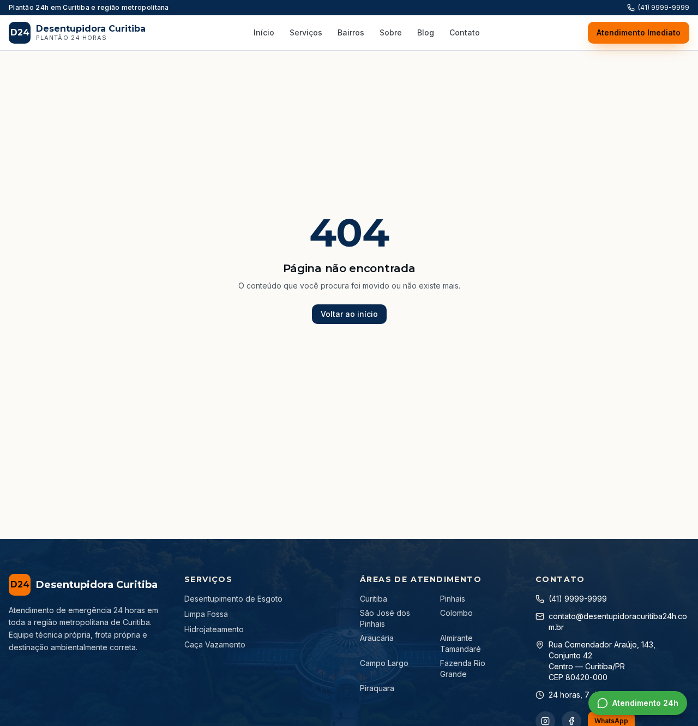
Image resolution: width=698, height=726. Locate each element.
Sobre (391, 32)
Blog (425, 32)
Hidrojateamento (214, 629)
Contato (464, 32)
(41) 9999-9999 (663, 7)
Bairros (351, 32)
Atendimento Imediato (639, 32)
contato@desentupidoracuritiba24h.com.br (618, 621)
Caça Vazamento (214, 644)
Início (264, 32)
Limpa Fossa (206, 614)
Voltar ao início (349, 314)
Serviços (306, 32)
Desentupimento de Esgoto (233, 598)
